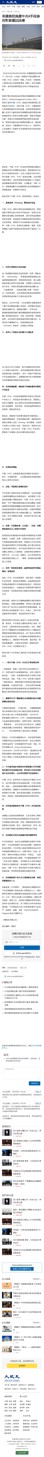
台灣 (33, 6)
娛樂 (14, 1407)
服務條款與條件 (30, 957)
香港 (38, 6)
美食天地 (34, 1427)
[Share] (14, 1136)
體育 (6, 1411)
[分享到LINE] (9, 66)
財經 (10, 1407)
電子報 (7, 1385)
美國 (18, 6)
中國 (13, 6)
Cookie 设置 (22, 1452)
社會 (10, 1411)
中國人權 (9, 11)
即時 (8, 6)
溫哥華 (22, 1407)
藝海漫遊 (8, 1433)
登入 (39, 2)
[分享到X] (14, 66)
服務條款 (31, 1385)
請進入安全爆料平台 (22, 1269)
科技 (6, 1407)
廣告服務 (23, 1389)
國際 (23, 6)
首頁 (3, 6)
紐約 (21, 1401)
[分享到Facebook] (4, 66)
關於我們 (14, 1385)
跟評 (38, 1092)
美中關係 (14, 971)
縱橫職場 (26, 1427)
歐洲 (27, 1407)
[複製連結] (19, 66)
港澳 (14, 1404)
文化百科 (8, 1420)
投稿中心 (15, 1389)
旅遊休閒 (26, 1430)
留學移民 (34, 1420)
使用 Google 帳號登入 (24, 953)
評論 (28, 6)
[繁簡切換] (34, 66)
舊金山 (28, 1401)
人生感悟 (8, 1424)
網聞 (14, 1411)
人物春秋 (15, 1427)
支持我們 (22, 1366)
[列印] (24, 66)
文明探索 (15, 1420)
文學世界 (15, 1424)
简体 (33, 2)
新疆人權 (23, 968)
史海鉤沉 (8, 1427)
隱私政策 (8, 1389)
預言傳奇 (15, 1430)
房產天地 (26, 1420)
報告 (13, 106)
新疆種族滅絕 (12, 968)
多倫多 (28, 1404)
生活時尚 (34, 1424)
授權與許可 (22, 1385)
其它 (27, 1411)
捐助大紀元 (32, 1389)
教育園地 (8, 1430)
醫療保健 (26, 1424)
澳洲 (21, 1411)
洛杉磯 (22, 1404)
